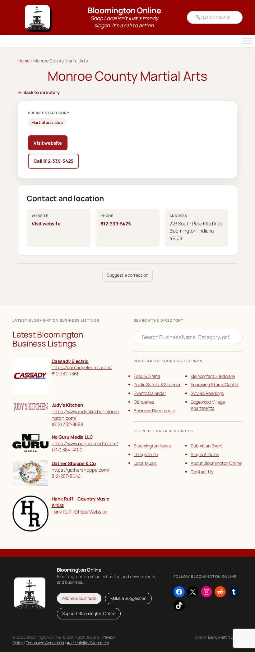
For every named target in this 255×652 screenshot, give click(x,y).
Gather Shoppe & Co (74, 463)
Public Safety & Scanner (157, 384)
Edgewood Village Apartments (208, 405)
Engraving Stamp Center (215, 384)
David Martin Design (225, 637)
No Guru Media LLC (72, 437)
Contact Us (202, 472)
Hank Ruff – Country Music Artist (81, 502)
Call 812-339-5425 (53, 161)
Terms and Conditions (45, 642)
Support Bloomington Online (88, 613)
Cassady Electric (70, 361)
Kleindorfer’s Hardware (213, 376)
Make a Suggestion (128, 598)
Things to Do (146, 454)
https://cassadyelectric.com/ (82, 367)
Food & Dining (147, 376)
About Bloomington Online (216, 463)
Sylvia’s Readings (207, 393)
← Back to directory (39, 92)
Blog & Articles (205, 454)
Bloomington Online (124, 10)
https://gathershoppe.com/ (81, 470)
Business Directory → (154, 411)
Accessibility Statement (88, 642)
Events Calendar (150, 393)
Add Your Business (79, 598)
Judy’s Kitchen (67, 405)
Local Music (145, 463)
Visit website (48, 143)
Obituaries (144, 402)
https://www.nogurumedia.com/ (85, 443)
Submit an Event (207, 446)
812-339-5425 (115, 223)
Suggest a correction (127, 275)
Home (24, 61)
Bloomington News (152, 446)
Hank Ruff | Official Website (79, 512)
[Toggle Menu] (247, 41)
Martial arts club (47, 122)
